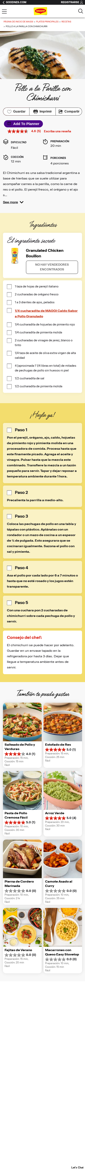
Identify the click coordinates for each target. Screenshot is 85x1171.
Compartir (71, 111)
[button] (13, 202)
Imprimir (46, 111)
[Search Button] (80, 11)
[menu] (4, 12)
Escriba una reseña (57, 131)
